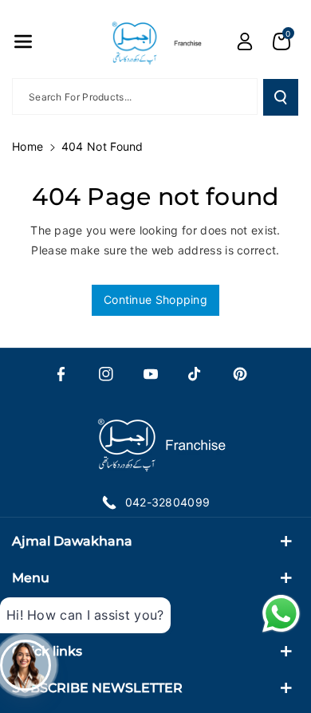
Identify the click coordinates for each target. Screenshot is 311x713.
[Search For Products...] (280, 97)
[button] (23, 41)
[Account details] (244, 41)
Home (27, 146)
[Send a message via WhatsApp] (281, 614)
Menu (30, 577)
